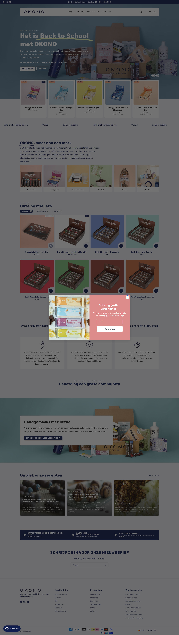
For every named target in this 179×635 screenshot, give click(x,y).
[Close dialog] (127, 297)
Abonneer (110, 329)
